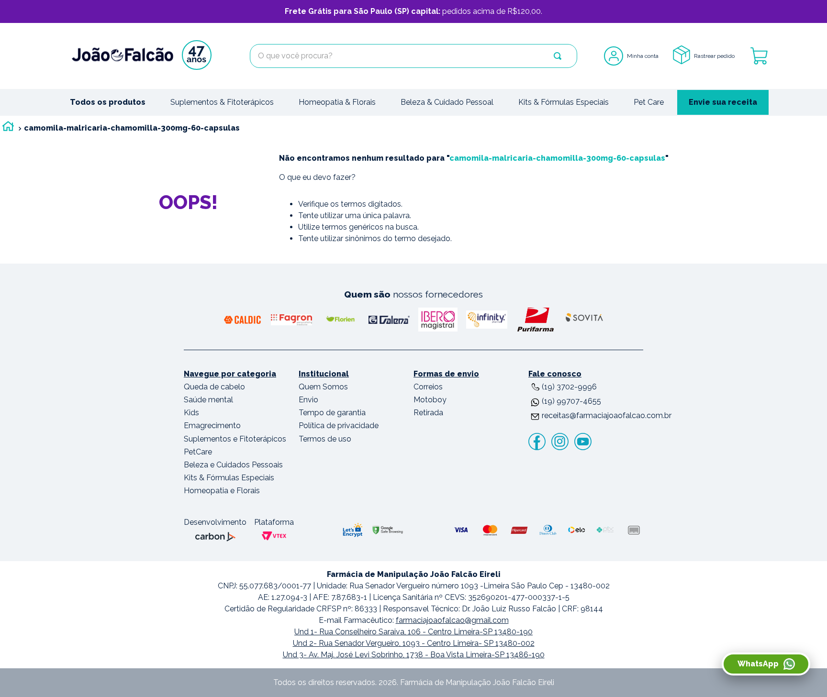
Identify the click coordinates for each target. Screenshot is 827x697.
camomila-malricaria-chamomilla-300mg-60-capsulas (132, 128)
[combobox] (413, 56)
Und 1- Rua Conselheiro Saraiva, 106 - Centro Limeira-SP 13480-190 (413, 631)
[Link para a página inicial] (8, 128)
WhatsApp (758, 663)
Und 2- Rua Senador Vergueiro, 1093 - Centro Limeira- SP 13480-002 (414, 643)
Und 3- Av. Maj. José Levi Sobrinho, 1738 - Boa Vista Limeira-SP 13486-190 (414, 654)
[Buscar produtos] (557, 56)
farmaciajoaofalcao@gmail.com (452, 620)
